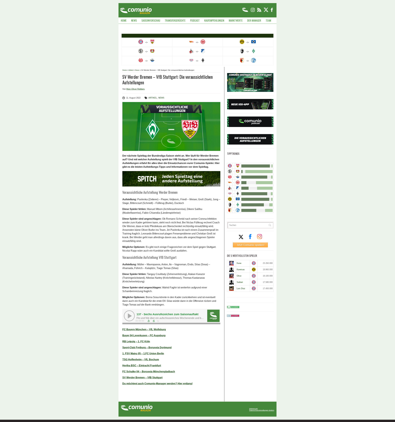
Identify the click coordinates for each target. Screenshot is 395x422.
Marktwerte (236, 20)
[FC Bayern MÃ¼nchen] (230, 166)
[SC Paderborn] (238, 177)
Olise (239, 276)
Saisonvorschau (150, 20)
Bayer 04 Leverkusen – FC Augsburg (144, 335)
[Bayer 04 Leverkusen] (238, 171)
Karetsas (241, 269)
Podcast (195, 20)
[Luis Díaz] (231, 288)
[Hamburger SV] (238, 199)
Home (124, 20)
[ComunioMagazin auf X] (266, 11)
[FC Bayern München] (254, 263)
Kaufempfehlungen (214, 20)
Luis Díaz (241, 288)
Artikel (131, 70)
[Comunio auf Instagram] (253, 11)
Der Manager (254, 20)
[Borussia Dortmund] (230, 199)
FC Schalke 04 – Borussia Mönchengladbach (148, 371)
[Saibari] (231, 282)
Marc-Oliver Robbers (135, 89)
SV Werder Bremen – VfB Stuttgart (142, 377)
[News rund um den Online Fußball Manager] (136, 9)
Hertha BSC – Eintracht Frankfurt (141, 365)
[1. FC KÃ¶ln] (230, 188)
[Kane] (231, 263)
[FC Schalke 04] (238, 210)
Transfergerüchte (175, 20)
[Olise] (231, 276)
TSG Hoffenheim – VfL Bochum (140, 359)
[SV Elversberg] (230, 171)
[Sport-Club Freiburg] (230, 205)
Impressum (253, 409)
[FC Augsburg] (230, 210)
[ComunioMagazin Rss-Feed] (259, 11)
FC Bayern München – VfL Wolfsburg (144, 329)
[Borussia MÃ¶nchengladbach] (238, 193)
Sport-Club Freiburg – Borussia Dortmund (147, 347)
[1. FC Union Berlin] (230, 182)
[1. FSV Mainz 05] (230, 177)
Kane (239, 263)
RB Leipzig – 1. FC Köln (136, 341)
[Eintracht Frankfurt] (238, 182)
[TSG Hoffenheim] (238, 188)
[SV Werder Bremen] (238, 205)
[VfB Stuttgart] (238, 166)
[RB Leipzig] (230, 193)
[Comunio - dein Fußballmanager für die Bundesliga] (245, 11)
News (134, 20)
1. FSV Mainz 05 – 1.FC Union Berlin (143, 353)
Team (268, 20)
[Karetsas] (231, 269)
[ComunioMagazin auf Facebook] (272, 11)
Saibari (240, 282)
